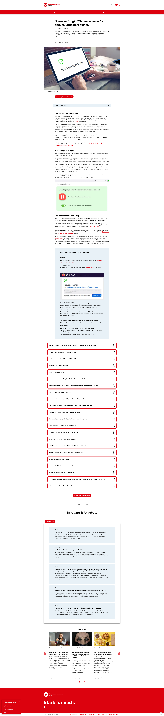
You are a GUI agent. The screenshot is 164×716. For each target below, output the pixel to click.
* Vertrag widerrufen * (113, 714)
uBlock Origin (59, 238)
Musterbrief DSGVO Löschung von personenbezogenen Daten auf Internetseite (80, 532)
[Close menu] (19, 701)
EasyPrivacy (105, 232)
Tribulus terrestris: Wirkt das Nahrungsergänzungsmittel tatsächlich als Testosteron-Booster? (81, 655)
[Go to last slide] (45, 653)
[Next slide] (119, 653)
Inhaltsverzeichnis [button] (60, 105)
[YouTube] (44, 707)
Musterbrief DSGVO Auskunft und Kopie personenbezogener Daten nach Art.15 (80, 590)
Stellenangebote (73, 714)
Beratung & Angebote (63, 97)
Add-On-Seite (90, 267)
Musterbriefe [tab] (50, 521)
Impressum (91, 714)
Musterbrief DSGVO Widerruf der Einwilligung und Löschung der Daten (78, 608)
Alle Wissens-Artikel (81, 495)
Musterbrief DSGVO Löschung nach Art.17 (68, 550)
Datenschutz (83, 714)
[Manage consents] (161, 713)
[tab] (79, 681)
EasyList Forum (94, 226)
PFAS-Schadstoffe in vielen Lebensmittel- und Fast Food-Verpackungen (103, 654)
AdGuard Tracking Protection (66, 233)
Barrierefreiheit (101, 714)
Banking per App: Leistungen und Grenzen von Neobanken (58, 653)
